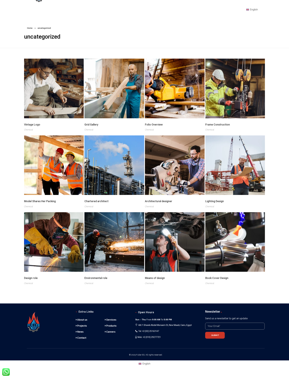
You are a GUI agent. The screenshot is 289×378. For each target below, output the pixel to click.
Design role (31, 278)
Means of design (155, 278)
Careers (110, 331)
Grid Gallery (91, 125)
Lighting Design (214, 201)
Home (30, 28)
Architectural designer (158, 201)
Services (111, 319)
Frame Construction (217, 125)
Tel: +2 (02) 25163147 (148, 331)
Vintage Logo (32, 125)
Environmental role (95, 278)
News (80, 331)
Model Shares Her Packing (40, 201)
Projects (82, 325)
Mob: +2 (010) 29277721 (149, 337)
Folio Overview (154, 125)
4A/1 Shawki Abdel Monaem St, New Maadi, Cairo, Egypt (165, 325)
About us (82, 319)
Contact (81, 337)
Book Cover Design (216, 278)
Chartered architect (96, 201)
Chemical (28, 130)
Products (111, 325)
